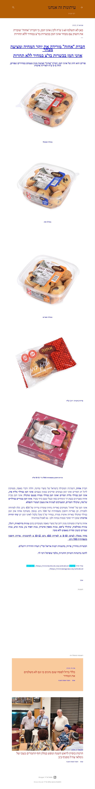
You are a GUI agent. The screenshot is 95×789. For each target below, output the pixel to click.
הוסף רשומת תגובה (64, 680)
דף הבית (71, 13)
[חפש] (13, 6)
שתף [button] (81, 580)
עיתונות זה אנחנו (62, 7)
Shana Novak (38, 782)
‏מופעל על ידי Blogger (45, 777)
